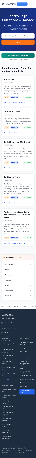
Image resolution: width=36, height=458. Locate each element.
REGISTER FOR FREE (25, 391)
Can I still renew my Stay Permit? (17, 142)
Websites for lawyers (27, 379)
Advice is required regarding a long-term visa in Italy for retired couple (17, 214)
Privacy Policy (23, 448)
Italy (7, 97)
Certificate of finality (12, 177)
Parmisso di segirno (12, 112)
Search (18, 42)
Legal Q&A (23, 351)
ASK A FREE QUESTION (19, 55)
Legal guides (24, 348)
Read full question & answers (14, 102)
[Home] (2, 306)
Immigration (14, 97)
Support (21, 450)
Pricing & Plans (24, 372)
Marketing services (26, 383)
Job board (23, 386)
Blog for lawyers (25, 375)
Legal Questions (13, 306)
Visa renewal (9, 79)
